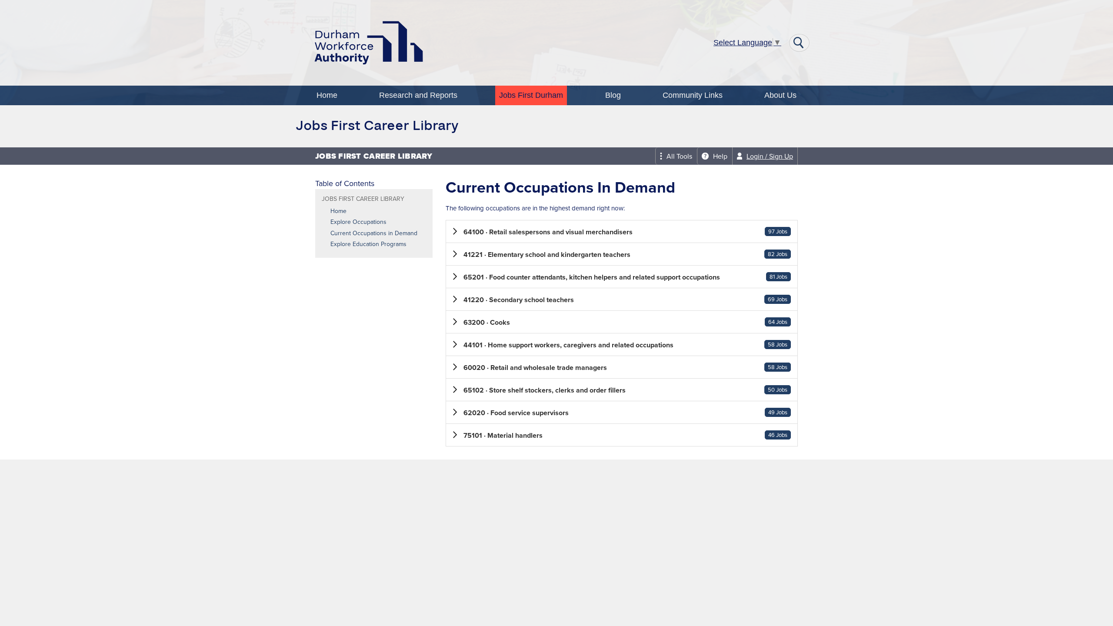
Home (327, 95)
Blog (613, 95)
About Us (780, 95)
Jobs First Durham (531, 95)
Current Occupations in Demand (373, 233)
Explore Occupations (358, 222)
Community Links (693, 95)
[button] (621, 231)
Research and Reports (418, 95)
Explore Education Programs (368, 244)
